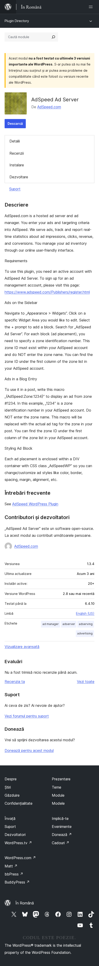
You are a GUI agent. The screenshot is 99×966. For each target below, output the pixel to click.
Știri (8, 787)
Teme (56, 787)
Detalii (14, 141)
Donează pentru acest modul (29, 750)
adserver (68, 624)
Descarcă (15, 123)
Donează (62, 834)
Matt (11, 866)
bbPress (14, 874)
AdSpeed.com (49, 107)
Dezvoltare (18, 177)
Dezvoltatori (15, 834)
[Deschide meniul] (91, 7)
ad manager (50, 624)
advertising (85, 633)
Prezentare (61, 779)
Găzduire (12, 795)
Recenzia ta (15, 681)
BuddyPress (17, 882)
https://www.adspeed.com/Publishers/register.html (47, 292)
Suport (14, 189)
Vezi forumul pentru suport (27, 716)
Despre (11, 779)
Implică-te (60, 818)
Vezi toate (85, 681)
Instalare (16, 165)
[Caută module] (53, 37)
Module (58, 795)
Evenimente (62, 826)
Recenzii (16, 153)
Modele (58, 803)
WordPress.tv (18, 843)
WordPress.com (20, 857)
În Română (24, 903)
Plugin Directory (17, 21)
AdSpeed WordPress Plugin (35, 504)
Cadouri (60, 843)
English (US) (85, 613)
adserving (86, 624)
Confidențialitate (18, 803)
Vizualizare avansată (22, 646)
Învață (10, 818)
